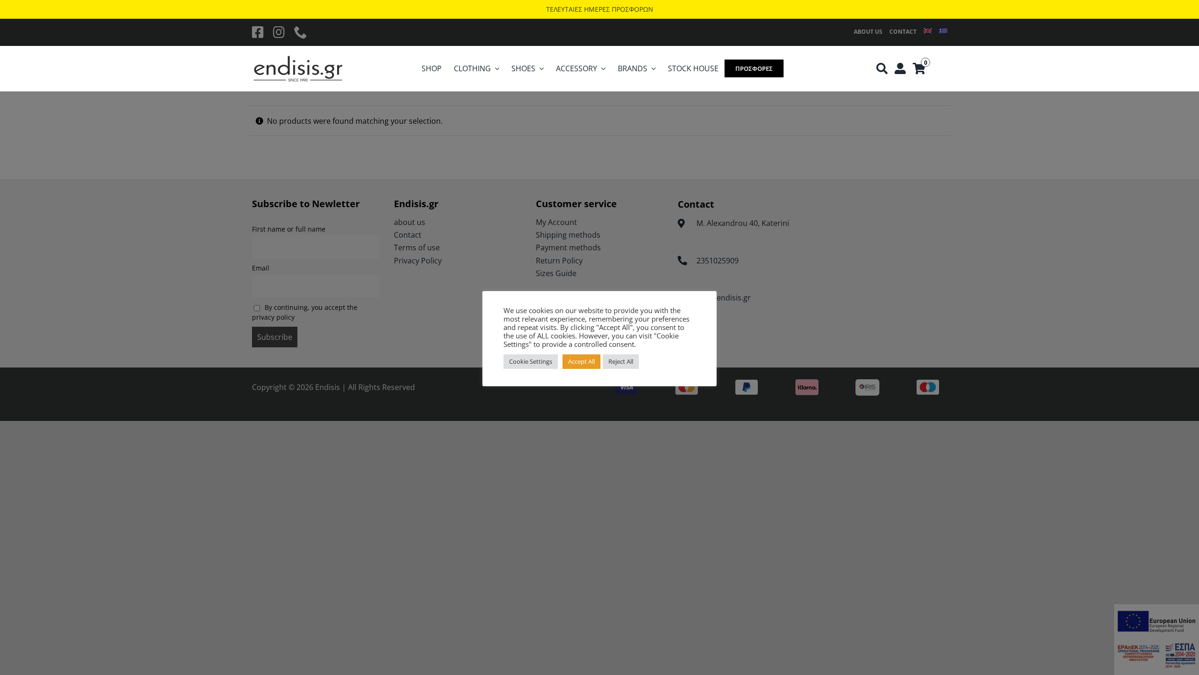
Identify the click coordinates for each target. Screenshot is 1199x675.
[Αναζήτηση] (882, 69)
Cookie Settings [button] (530, 361)
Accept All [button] (581, 361)
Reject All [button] (620, 361)
